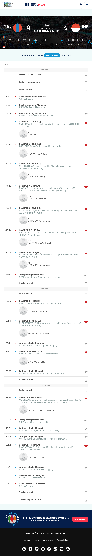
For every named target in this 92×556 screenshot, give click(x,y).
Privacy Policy (62, 540)
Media (36, 540)
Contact (27, 540)
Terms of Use (47, 540)
